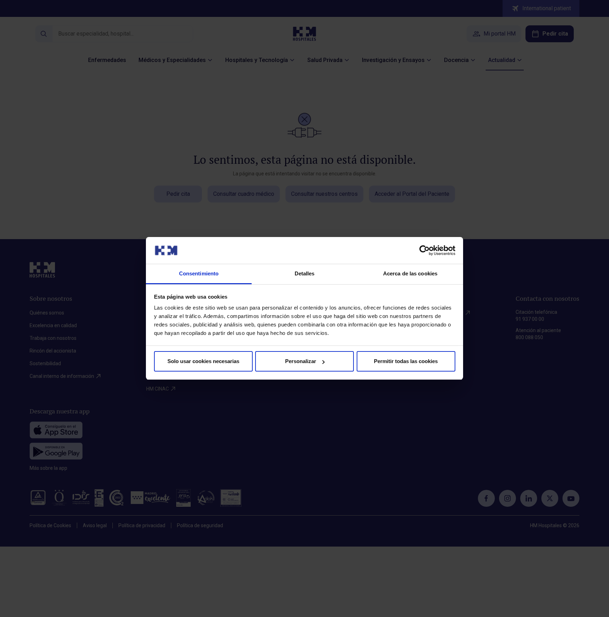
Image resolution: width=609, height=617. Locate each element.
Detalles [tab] (305, 274)
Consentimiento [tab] (199, 274)
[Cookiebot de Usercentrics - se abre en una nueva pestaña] (424, 250)
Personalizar (300, 361)
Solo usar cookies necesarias (203, 361)
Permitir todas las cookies (406, 361)
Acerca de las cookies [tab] (410, 274)
